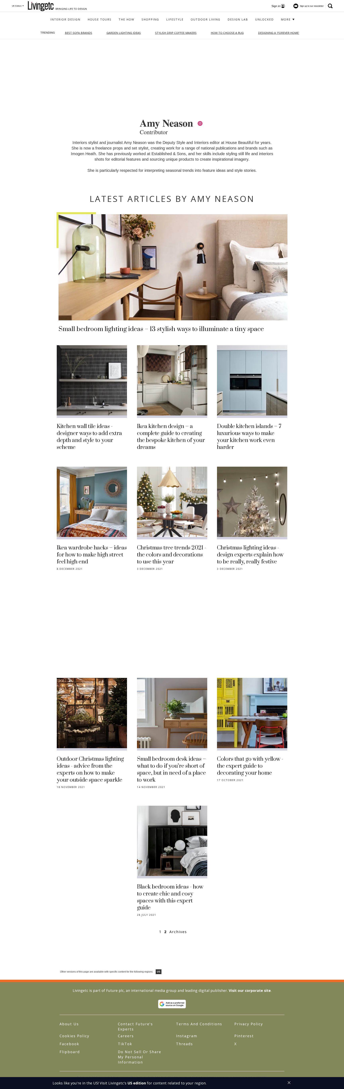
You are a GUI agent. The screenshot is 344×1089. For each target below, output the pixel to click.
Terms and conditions (199, 1024)
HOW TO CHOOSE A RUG (227, 33)
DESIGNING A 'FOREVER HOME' (278, 33)
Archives (178, 932)
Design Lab (238, 19)
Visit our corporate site (250, 990)
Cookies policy (74, 1035)
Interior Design (65, 19)
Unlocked (264, 19)
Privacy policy (248, 1024)
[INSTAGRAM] (200, 123)
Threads (184, 1043)
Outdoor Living (205, 19)
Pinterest (244, 1035)
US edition (136, 1083)
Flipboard (70, 1051)
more (286, 19)
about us (69, 1024)
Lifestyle (175, 19)
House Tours (99, 19)
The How (126, 19)
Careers (126, 1035)
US (158, 971)
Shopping (150, 19)
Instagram (186, 1035)
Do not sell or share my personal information (139, 1057)
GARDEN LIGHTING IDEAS (124, 33)
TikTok (125, 1043)
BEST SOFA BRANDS (78, 33)
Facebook (69, 1043)
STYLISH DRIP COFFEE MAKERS (175, 33)
